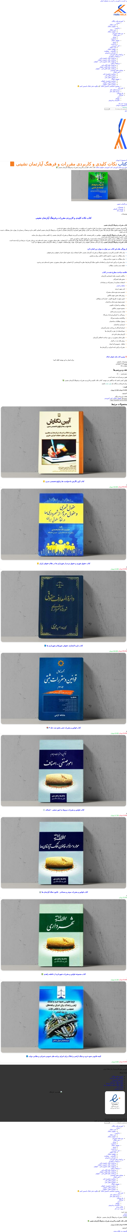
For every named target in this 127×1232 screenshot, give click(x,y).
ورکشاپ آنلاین (115, 63)
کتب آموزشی (115, 46)
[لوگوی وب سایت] (120, 18)
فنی (118, 97)
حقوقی (117, 98)
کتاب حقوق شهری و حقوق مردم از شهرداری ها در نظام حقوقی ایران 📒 (63, 563)
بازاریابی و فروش (110, 53)
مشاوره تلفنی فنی (110, 77)
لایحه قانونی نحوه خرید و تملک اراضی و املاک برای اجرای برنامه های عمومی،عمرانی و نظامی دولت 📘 (63, 1056)
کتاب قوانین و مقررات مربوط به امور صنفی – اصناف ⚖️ (63, 810)
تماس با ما (120, 1087)
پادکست (117, 28)
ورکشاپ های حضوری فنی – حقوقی (105, 61)
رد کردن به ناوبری (121, 1)
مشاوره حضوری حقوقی (108, 81)
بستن (125, 1214)
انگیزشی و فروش (114, 100)
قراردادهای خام (115, 90)
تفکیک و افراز (120, 285)
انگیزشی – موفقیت (110, 51)
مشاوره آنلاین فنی (110, 75)
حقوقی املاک (112, 26)
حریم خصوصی (118, 1089)
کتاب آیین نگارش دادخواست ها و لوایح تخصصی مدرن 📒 (63, 481)
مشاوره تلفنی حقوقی (109, 84)
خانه (125, 167)
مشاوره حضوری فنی (109, 74)
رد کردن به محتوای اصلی (108, 1)
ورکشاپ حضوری (114, 56)
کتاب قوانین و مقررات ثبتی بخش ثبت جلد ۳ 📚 (63, 728)
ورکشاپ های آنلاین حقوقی (107, 67)
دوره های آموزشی (118, 167)
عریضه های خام (115, 91)
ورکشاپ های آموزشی (116, 1078)
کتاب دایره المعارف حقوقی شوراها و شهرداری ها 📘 (63, 646)
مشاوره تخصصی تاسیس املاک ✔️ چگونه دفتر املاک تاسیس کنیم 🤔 (98, 86)
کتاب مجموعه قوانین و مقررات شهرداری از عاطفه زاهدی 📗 (63, 974)
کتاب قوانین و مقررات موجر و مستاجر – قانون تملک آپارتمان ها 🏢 (63, 892)
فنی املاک (113, 24)
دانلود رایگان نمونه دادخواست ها (113, 1085)
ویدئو (118, 23)
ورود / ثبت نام (119, 1209)
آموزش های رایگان (117, 1076)
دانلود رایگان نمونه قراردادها (114, 1083)
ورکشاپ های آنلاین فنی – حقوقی (105, 68)
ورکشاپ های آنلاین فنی (108, 65)
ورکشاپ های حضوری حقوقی (107, 60)
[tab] (120, 207)
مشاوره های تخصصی (116, 1082)
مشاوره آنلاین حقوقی (109, 82)
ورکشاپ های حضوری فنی (108, 58)
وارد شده (108, 383)
